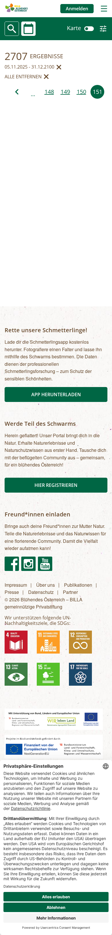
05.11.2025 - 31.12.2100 (29, 67)
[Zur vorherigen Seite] (17, 92)
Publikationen (78, 585)
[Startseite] (16, 8)
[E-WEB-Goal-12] (82, 644)
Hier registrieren (56, 485)
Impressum (16, 585)
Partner (70, 592)
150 (81, 92)
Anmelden (77, 8)
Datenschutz (41, 592)
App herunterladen (56, 394)
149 (65, 92)
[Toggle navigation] (104, 8)
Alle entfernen (23, 77)
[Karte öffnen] (89, 28)
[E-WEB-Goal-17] (82, 676)
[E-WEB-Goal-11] (50, 644)
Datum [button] (31, 28)
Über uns (45, 585)
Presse (12, 592)
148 (49, 92)
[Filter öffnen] (103, 28)
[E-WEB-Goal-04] (18, 644)
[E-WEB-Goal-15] (50, 676)
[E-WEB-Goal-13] (18, 676)
